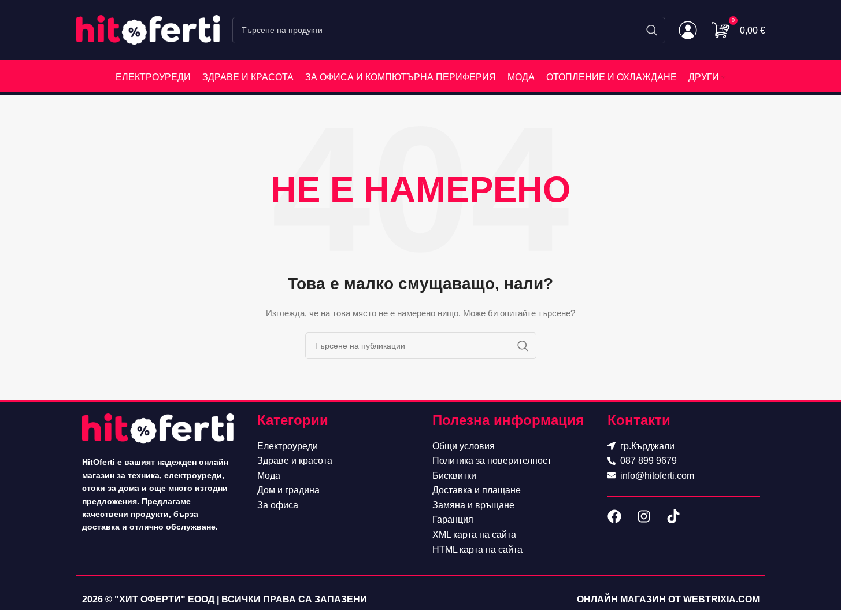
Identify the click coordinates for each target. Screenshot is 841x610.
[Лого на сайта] (148, 29)
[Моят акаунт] (688, 30)
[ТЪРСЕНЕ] (652, 30)
